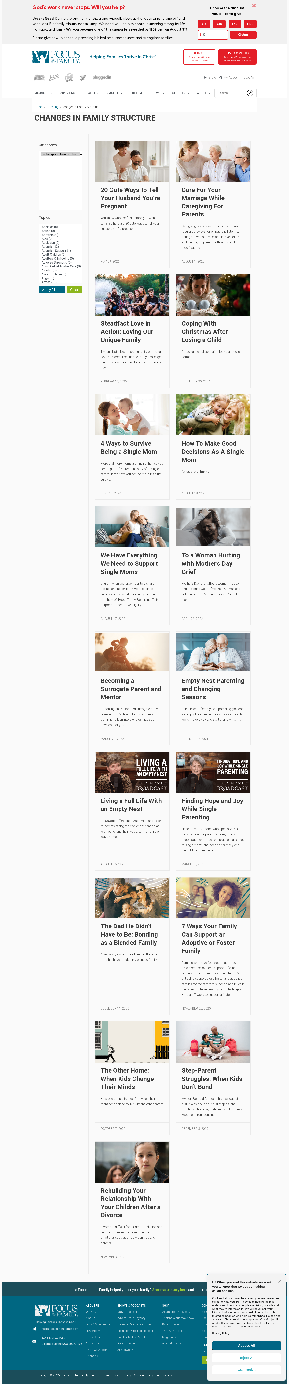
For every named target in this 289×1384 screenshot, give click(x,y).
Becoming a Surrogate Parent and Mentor (131, 689)
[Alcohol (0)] (60, 270)
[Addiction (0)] (60, 243)
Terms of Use (99, 1375)
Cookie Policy (143, 1375)
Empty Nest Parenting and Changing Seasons (213, 689)
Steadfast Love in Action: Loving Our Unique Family (127, 331)
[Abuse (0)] (60, 231)
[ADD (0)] (60, 239)
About (201, 93)
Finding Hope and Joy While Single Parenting (212, 809)
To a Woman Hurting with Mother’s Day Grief (211, 563)
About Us (93, 1305)
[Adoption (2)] (60, 247)
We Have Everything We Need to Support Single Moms (129, 563)
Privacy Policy (121, 1375)
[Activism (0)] (60, 235)
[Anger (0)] (60, 278)
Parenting (67, 93)
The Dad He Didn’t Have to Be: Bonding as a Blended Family (129, 934)
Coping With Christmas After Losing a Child (205, 331)
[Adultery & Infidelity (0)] (60, 259)
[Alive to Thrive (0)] (60, 274)
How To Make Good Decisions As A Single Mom (213, 451)
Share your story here (169, 1290)
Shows (155, 93)
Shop (166, 1305)
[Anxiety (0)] (60, 282)
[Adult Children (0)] (60, 255)
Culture (136, 93)
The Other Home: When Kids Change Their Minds (127, 1079)
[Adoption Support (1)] (60, 251)
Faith (91, 93)
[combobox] (230, 93)
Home (38, 107)
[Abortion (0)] (60, 227)
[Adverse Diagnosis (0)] (60, 263)
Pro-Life (113, 93)
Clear (74, 290)
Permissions (163, 1375)
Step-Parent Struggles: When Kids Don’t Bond (212, 1079)
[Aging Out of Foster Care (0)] (60, 266)
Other (243, 34)
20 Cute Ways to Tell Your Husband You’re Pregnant (130, 198)
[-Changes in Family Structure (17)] (60, 154)
